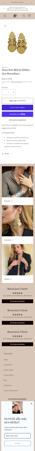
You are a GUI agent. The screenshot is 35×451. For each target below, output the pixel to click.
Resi (5, 380)
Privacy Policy (9, 375)
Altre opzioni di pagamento (17, 120)
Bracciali (7, 201)
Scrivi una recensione (17, 301)
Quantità (5, 87)
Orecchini (7, 240)
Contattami (8, 365)
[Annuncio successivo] (31, 3)
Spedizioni (8, 385)
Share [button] (7, 154)
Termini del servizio (11, 391)
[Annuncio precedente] (4, 3)
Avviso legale (8, 370)
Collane (7, 279)
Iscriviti (17, 443)
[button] (5, 15)
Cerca (6, 360)
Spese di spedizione (16, 81)
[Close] (31, 403)
